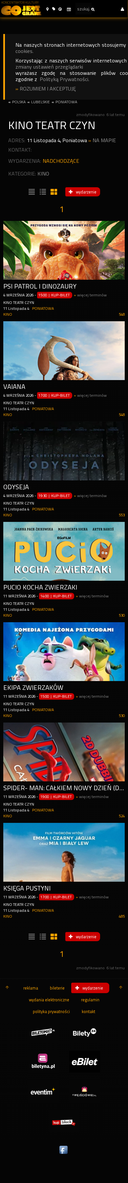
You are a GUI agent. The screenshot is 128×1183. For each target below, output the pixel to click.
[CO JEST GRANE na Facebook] (64, 1154)
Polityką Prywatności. (64, 79)
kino (43, 174)
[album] (53, 192)
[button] (47, 9)
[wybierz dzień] (68, 9)
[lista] (31, 192)
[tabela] (42, 192)
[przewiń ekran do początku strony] (7, 988)
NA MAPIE (104, 140)
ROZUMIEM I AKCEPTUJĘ (48, 89)
